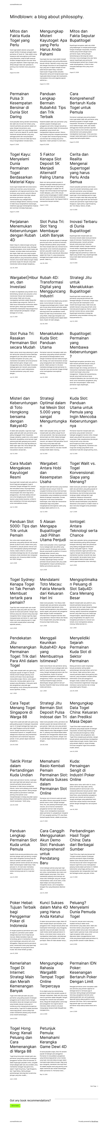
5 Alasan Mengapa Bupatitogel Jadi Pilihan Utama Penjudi (53, 530)
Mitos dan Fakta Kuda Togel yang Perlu (20, 38)
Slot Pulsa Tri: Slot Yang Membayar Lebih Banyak (52, 228)
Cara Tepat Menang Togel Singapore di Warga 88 (22, 710)
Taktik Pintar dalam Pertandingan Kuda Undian (22, 768)
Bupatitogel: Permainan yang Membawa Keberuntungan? (83, 345)
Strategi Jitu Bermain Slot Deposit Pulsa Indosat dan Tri (53, 710)
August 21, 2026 (74, 72)
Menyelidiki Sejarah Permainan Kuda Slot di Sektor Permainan (80, 649)
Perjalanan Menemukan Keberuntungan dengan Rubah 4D (23, 230)
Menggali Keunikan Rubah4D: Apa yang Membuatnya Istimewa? (53, 649)
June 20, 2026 (14, 805)
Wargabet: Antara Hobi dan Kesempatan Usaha (51, 472)
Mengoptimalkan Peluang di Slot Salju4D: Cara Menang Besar (83, 588)
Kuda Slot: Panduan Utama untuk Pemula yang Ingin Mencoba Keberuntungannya (83, 412)
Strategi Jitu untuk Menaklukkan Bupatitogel (81, 284)
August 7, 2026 (44, 205)
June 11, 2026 (73, 877)
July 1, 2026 (73, 627)
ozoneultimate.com (16, 4)
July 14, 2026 (43, 453)
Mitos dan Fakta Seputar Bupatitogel (82, 36)
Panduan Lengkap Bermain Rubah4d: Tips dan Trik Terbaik (53, 105)
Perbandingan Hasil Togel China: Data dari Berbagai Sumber (82, 840)
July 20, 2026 (44, 377)
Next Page (94, 1086)
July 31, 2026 (73, 209)
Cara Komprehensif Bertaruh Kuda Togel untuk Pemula (83, 103)
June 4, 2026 (43, 1014)
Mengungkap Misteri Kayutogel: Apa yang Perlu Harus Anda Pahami (53, 42)
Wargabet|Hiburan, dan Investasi (24, 282)
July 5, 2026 (43, 625)
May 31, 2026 (43, 1074)
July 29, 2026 (14, 267)
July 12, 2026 (13, 507)
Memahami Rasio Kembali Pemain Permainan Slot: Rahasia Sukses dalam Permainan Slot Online (54, 777)
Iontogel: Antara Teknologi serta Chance (83, 528)
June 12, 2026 (44, 893)
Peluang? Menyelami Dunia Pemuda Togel (83, 909)
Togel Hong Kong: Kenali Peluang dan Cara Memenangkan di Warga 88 (23, 1039)
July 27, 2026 (73, 263)
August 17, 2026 (14, 144)
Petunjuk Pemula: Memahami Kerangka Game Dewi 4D (53, 1037)
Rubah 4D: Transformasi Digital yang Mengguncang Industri (53, 286)
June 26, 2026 (44, 744)
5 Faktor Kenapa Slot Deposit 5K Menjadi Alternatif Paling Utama (52, 165)
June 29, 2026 (74, 690)
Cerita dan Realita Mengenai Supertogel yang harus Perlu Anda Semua (80, 168)
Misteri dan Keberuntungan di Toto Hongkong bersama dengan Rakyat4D (23, 412)
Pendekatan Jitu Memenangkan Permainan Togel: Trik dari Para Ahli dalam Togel (24, 652)
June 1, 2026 (13, 1079)
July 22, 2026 (74, 321)
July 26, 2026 (44, 323)
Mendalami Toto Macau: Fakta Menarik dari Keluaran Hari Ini (52, 588)
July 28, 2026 (44, 263)
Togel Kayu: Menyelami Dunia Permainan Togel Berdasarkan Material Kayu (22, 168)
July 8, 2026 (13, 563)
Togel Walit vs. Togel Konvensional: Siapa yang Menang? (83, 472)
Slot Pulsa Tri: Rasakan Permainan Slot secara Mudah (23, 340)
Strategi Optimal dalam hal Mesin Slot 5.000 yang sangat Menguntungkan (53, 412)
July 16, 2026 (73, 388)
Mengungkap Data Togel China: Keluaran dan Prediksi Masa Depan (84, 712)
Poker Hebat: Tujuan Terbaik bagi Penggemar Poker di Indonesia (23, 914)
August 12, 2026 (14, 211)
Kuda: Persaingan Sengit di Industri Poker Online (82, 770)
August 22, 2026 (44, 84)
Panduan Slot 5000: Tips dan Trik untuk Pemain (23, 528)
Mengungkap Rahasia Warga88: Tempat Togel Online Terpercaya (52, 974)
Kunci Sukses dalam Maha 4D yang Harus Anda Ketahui (54, 909)
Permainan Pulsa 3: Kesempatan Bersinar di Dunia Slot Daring (21, 105)
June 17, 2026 (44, 821)
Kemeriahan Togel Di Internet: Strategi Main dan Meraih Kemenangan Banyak (22, 977)
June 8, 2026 (43, 944)
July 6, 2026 (73, 565)
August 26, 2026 (14, 72)
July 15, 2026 (13, 453)
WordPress (94, 1121)
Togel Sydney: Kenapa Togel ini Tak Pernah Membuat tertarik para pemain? (22, 591)
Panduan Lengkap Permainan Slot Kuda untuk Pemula (23, 840)
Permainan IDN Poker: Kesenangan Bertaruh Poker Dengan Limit (83, 972)
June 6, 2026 (73, 944)
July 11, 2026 (73, 511)
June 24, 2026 (74, 751)
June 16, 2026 (74, 809)
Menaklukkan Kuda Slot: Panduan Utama (51, 340)
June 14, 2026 (14, 877)
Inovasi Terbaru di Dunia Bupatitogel (83, 226)
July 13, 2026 (73, 453)
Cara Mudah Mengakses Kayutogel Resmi (21, 470)
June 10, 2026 (14, 953)
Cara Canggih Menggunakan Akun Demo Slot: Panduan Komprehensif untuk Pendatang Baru (52, 847)
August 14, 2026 (74, 142)
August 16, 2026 (44, 144)
